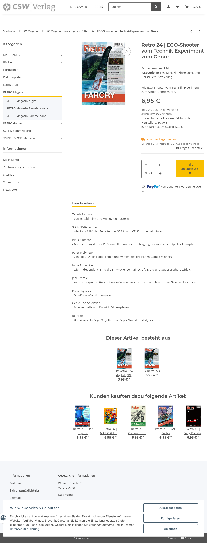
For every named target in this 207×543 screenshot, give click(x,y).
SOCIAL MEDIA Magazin (19, 138)
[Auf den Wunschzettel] (126, 51)
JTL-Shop (186, 538)
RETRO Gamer (12, 123)
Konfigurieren (170, 518)
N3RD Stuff (10, 85)
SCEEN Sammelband (17, 131)
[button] (32, 55)
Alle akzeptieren (170, 507)
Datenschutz (66, 495)
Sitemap (8, 174)
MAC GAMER (11, 55)
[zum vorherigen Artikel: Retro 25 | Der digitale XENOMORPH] (191, 31)
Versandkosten (13, 182)
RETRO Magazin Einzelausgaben (178, 73)
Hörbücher (10, 70)
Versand (172, 110)
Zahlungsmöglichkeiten (19, 167)
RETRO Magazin (14, 92)
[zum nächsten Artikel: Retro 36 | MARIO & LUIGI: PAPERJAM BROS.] (199, 31)
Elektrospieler (12, 77)
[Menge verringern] (146, 164)
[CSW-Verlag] (29, 7)
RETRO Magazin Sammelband (26, 116)
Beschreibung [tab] (84, 203)
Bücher (8, 62)
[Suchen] (156, 6)
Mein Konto (11, 160)
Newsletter (10, 189)
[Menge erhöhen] (160, 173)
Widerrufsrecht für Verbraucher (71, 485)
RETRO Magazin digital (21, 101)
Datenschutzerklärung (24, 529)
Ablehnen (170, 528)
